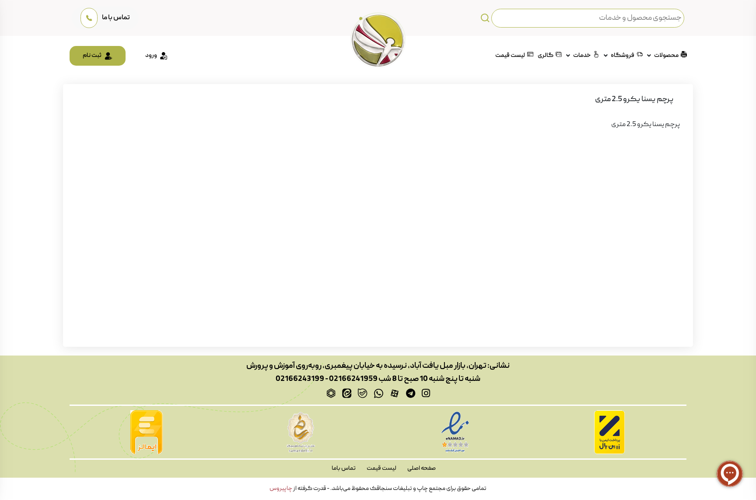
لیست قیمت (510, 55)
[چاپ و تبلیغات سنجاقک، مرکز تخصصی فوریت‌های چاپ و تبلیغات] (378, 40)
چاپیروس (281, 488)
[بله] (362, 393)
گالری (545, 55)
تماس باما (344, 468)
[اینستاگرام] (426, 393)
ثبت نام (92, 55)
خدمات (582, 55)
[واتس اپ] (378, 393)
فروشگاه (622, 55)
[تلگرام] (410, 393)
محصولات (666, 55)
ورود (151, 55)
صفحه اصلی (421, 468)
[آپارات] (395, 393)
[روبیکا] (331, 393)
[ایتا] (347, 393)
